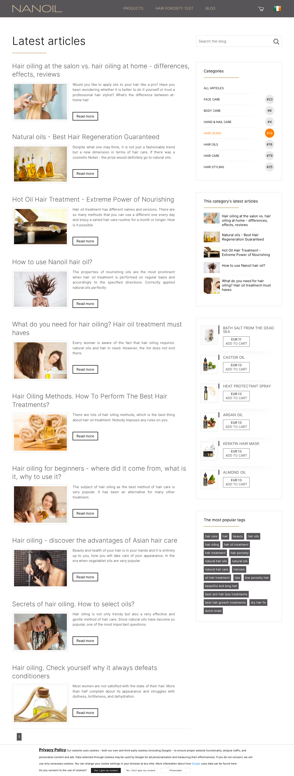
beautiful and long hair (221, 586)
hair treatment (215, 553)
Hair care (238, 155)
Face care (238, 99)
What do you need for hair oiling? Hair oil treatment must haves (246, 285)
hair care (211, 536)
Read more (85, 116)
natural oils (240, 561)
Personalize (176, 770)
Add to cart (236, 343)
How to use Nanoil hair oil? (243, 265)
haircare (239, 569)
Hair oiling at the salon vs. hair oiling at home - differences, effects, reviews (246, 220)
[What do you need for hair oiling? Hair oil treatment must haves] (212, 285)
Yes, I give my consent (106, 770)
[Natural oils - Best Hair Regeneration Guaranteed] (212, 236)
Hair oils (238, 144)
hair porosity (240, 553)
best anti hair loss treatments (226, 594)
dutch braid (213, 611)
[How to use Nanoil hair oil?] (212, 267)
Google (196, 763)
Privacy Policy (52, 749)
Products (133, 8)
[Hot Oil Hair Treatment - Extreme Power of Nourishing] (212, 252)
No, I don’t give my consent (140, 770)
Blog (210, 8)
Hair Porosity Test (174, 8)
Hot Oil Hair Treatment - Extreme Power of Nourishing (246, 252)
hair (225, 536)
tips (237, 577)
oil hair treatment (217, 577)
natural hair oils (216, 561)
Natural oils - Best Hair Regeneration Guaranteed (243, 237)
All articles (214, 88)
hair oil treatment (236, 544)
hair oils (253, 536)
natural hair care (216, 569)
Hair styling (238, 167)
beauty (238, 536)
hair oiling (212, 544)
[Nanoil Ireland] (37, 8)
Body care (238, 110)
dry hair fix (258, 602)
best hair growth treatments (225, 602)
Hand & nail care (238, 122)
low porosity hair (257, 577)
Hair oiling (238, 133)
